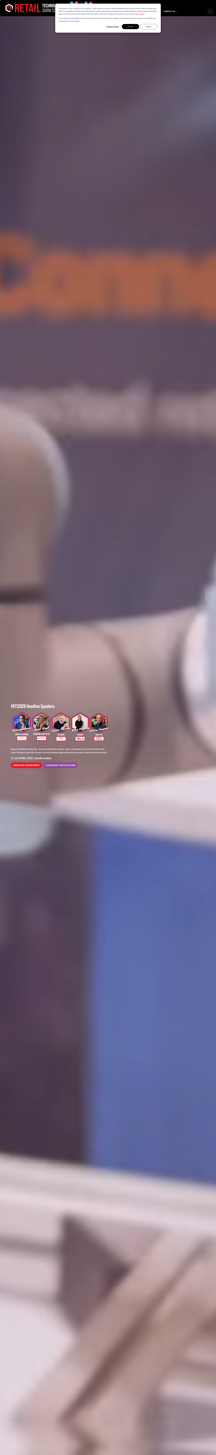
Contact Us (169, 11)
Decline (148, 26)
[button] (210, 11)
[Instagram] (76, 3)
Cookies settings (112, 26)
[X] (81, 3)
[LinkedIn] (72, 3)
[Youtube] (91, 3)
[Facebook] (86, 3)
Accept (130, 26)
